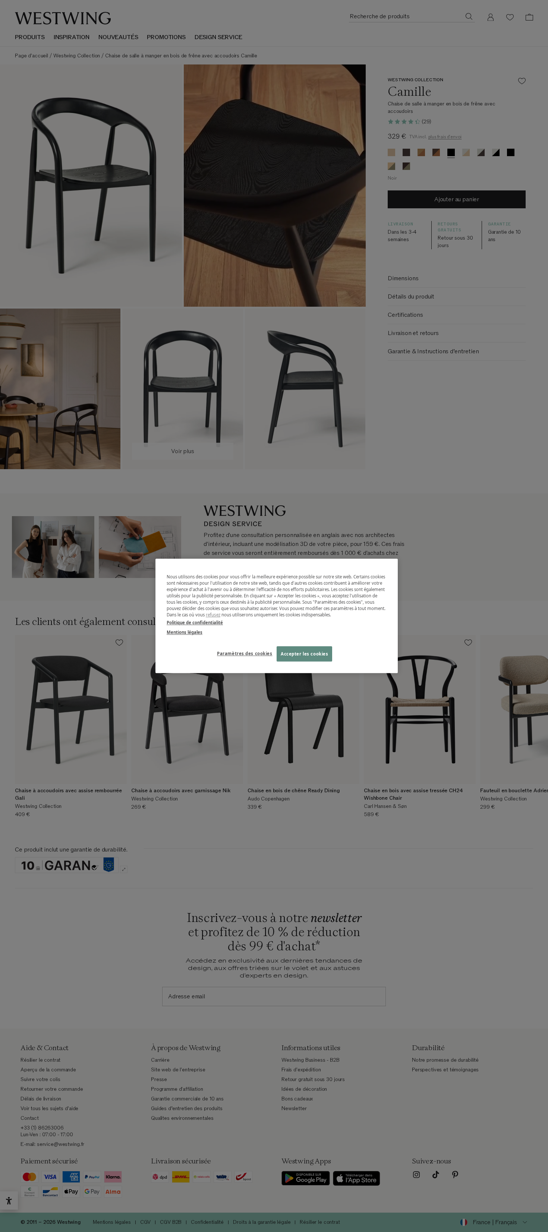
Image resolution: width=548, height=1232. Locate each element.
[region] (276, 616)
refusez (213, 615)
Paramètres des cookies (245, 653)
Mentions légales (184, 632)
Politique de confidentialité (195, 623)
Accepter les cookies (304, 654)
